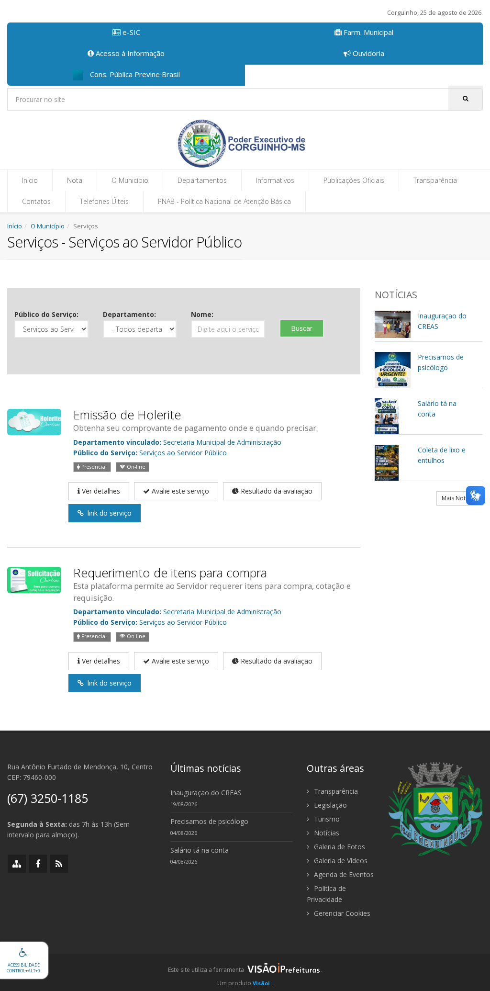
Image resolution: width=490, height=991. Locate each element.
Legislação (329, 805)
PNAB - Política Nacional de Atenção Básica (224, 201)
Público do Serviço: (46, 314)
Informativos (275, 180)
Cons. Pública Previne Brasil (134, 74)
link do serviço (108, 513)
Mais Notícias (460, 498)
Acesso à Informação (129, 53)
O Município (129, 180)
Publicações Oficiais (353, 180)
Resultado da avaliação (275, 491)
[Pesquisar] (465, 98)
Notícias (325, 832)
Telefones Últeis (104, 201)
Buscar (301, 328)
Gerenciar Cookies (341, 913)
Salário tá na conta (199, 850)
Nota (74, 180)
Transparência (435, 180)
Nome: (202, 314)
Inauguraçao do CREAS (206, 792)
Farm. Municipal (367, 32)
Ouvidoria (367, 53)
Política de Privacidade (326, 894)
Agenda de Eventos (343, 874)
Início (30, 180)
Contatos (36, 201)
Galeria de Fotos (338, 846)
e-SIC (130, 32)
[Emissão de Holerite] (34, 421)
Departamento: (129, 314)
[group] (245, 972)
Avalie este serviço (179, 491)
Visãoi (261, 983)
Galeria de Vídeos (340, 860)
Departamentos (202, 180)
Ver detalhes (100, 491)
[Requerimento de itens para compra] (34, 579)
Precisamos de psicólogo (209, 821)
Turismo (326, 818)
